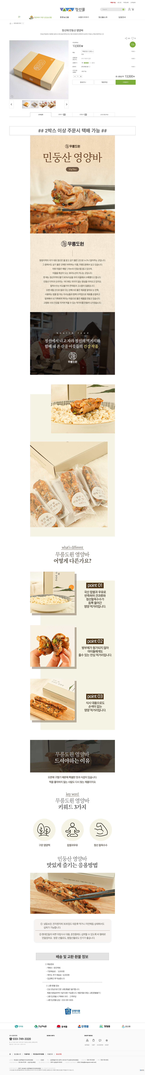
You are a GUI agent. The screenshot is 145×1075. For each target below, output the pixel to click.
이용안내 (50, 1054)
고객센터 (133, 2)
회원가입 (113, 2)
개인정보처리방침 (38, 1054)
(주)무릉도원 (84, 66)
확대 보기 (12, 96)
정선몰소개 (17, 1054)
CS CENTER (13, 1035)
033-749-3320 (22, 1039)
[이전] (11, 104)
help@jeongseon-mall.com (88, 1062)
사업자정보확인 (31, 1062)
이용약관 (27, 1054)
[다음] (66, 104)
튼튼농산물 (64, 17)
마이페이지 (129, 9)
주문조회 (126, 2)
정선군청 (59, 1054)
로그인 (119, 2)
